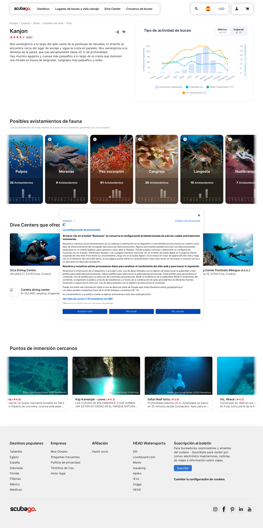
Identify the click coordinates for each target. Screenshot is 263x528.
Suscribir (183, 468)
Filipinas (15, 478)
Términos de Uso (62, 468)
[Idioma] (207, 8)
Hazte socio (100, 451)
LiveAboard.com (144, 457)
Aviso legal (58, 473)
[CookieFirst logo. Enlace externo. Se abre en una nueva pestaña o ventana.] (64, 224)
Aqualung (139, 468)
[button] (69, 221)
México (15, 484)
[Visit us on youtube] (249, 509)
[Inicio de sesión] (237, 9)
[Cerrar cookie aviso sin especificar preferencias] (199, 215)
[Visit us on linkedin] (241, 509)
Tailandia (16, 451)
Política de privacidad (65, 462)
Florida (14, 473)
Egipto (14, 457)
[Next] (251, 170)
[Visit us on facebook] (223, 509)
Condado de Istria (53, 23)
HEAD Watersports (149, 443)
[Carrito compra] (247, 9)
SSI (135, 451)
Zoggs (137, 484)
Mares (137, 462)
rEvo (136, 478)
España (15, 462)
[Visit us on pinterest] (232, 509)
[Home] (22, 9)
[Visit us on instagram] (215, 509)
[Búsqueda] (196, 8)
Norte (36, 23)
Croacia (25, 23)
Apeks (137, 473)
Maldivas (16, 489)
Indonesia (16, 468)
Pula (69, 23)
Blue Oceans (59, 451)
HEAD (137, 489)
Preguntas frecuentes (65, 457)
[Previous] (11, 170)
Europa (14, 23)
